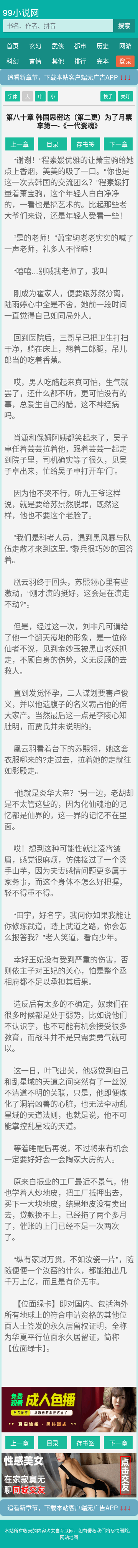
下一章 (118, 144)
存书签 (85, 144)
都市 (80, 45)
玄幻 (35, 45)
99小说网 (21, 12)
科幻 (13, 61)
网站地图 (69, 1537)
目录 (52, 144)
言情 (35, 61)
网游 (125, 45)
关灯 (125, 96)
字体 (12, 96)
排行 (80, 61)
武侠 (58, 45)
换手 (108, 96)
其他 (58, 61)
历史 (103, 45)
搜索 (124, 25)
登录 (125, 61)
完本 (103, 61)
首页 (13, 45)
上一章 (19, 144)
